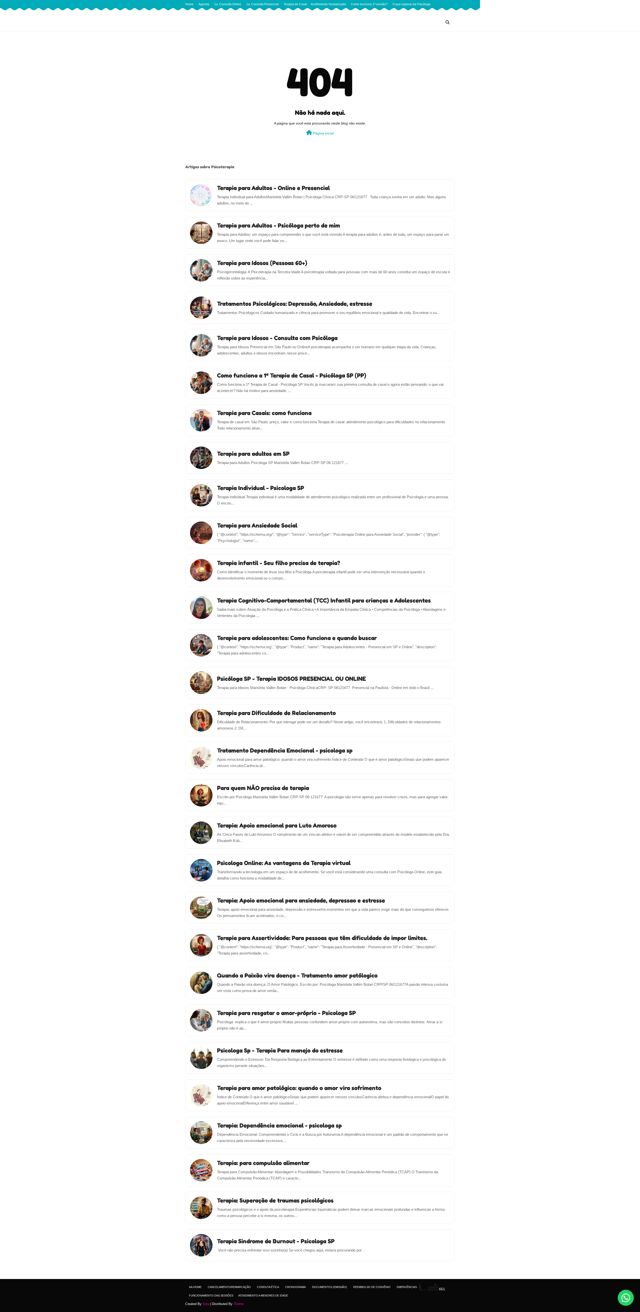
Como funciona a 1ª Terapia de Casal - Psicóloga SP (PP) (291, 375)
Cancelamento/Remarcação (229, 1287)
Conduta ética (268, 1287)
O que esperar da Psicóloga (411, 4)
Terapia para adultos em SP (253, 453)
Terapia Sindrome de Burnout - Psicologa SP (275, 1241)
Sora (205, 1304)
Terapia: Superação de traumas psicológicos (275, 1200)
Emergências (407, 1287)
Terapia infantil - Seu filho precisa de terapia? (278, 562)
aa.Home (195, 1287)
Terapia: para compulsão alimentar (263, 1162)
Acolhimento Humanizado (328, 4)
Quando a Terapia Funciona (252, 12)
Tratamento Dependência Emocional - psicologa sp (284, 750)
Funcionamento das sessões (211, 1295)
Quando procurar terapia (368, 12)
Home (189, 4)
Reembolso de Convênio (371, 1287)
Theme (239, 1304)
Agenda (203, 4)
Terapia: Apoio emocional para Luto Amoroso (276, 825)
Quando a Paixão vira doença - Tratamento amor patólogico (297, 975)
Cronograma (295, 1287)
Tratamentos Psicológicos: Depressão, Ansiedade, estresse (294, 303)
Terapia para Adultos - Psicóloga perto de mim (278, 225)
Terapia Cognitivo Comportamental (414, 12)
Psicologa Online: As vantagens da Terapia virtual (283, 862)
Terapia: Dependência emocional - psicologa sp (279, 1125)
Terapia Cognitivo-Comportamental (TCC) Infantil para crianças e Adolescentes (324, 600)
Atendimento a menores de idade (263, 1295)
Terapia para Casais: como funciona (264, 412)
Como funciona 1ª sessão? (369, 4)
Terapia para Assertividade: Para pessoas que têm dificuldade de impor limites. (322, 938)
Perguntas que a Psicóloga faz (207, 12)
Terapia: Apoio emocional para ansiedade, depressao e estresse (301, 900)
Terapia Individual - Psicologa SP (260, 488)
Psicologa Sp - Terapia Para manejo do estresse (280, 1050)
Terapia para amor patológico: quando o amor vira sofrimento (299, 1088)
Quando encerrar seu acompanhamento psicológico (311, 12)
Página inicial (323, 133)
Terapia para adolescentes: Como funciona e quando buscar (297, 638)
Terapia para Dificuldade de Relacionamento (276, 712)
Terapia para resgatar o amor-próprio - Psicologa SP (286, 1012)
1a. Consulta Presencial (262, 4)
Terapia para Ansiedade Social (257, 525)
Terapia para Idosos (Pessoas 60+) (262, 262)
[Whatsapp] (626, 1298)
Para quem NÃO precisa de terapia (263, 788)
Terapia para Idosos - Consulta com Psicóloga (277, 338)
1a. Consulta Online (227, 4)
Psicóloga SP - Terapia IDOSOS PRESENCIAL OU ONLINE (291, 678)
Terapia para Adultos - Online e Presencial (273, 188)
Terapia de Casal (295, 4)
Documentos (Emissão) (329, 1287)
